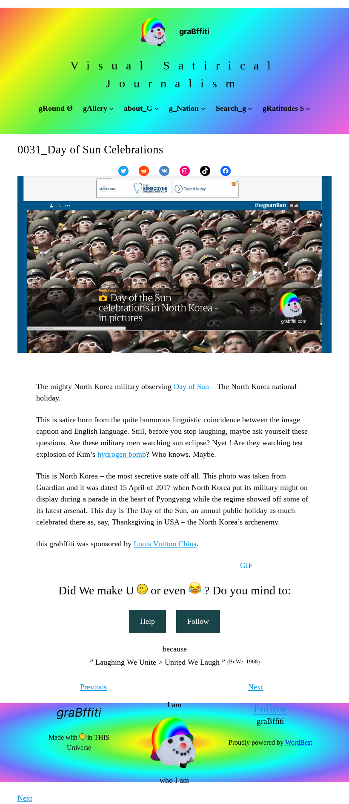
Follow (198, 621)
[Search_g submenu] (250, 108)
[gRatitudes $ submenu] (308, 108)
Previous (93, 687)
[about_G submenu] (156, 108)
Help (147, 621)
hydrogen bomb (121, 454)
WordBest (298, 742)
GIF (246, 565)
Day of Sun (190, 386)
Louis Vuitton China (165, 543)
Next (255, 687)
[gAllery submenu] (111, 108)
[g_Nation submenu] (203, 108)
